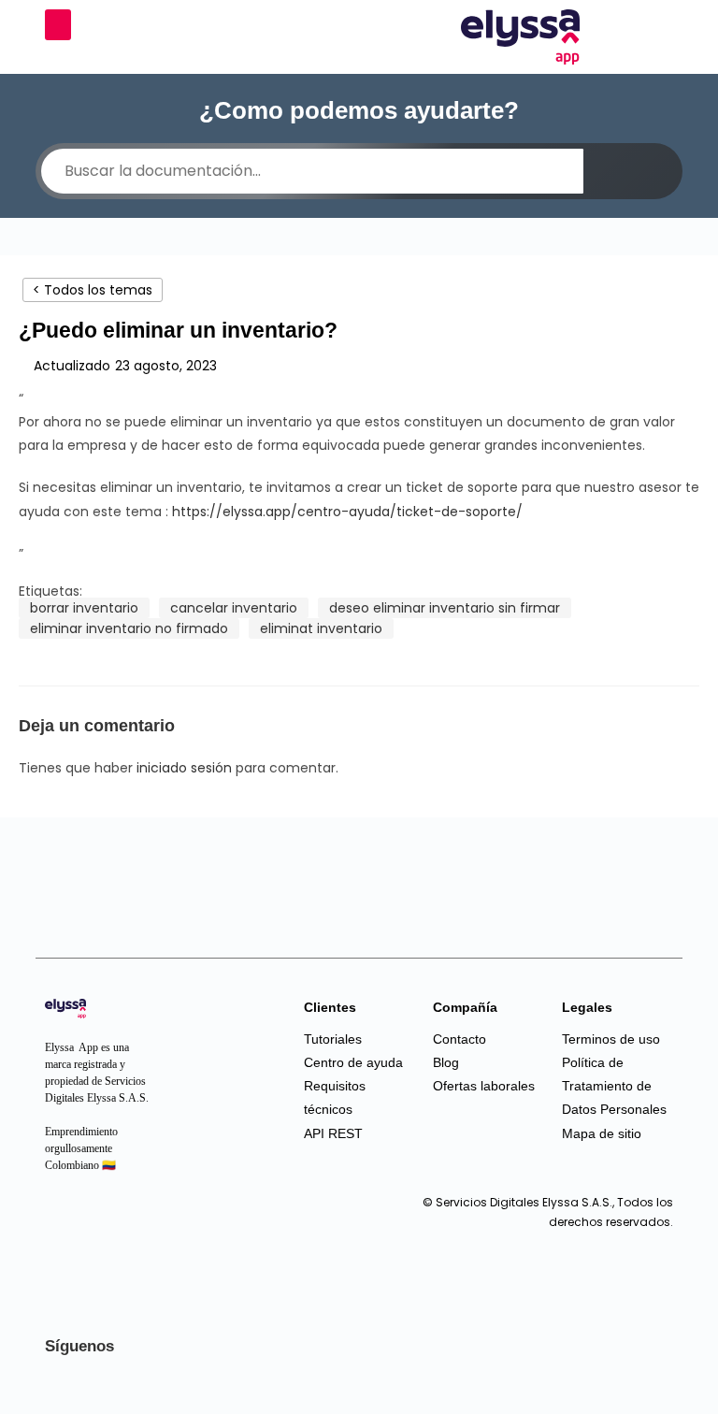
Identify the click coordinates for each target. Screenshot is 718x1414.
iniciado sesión (184, 767)
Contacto (459, 1039)
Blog (446, 1062)
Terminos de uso (611, 1039)
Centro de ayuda (353, 1062)
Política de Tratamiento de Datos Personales (614, 1086)
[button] (58, 24)
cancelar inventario (233, 608)
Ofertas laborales (484, 1085)
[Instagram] (63, 1221)
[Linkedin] (101, 1221)
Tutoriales (333, 1039)
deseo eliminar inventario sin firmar (444, 608)
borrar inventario (84, 608)
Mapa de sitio (601, 1133)
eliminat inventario (321, 628)
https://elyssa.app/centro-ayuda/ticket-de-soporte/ (347, 511)
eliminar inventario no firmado (129, 628)
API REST (333, 1133)
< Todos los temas (92, 290)
